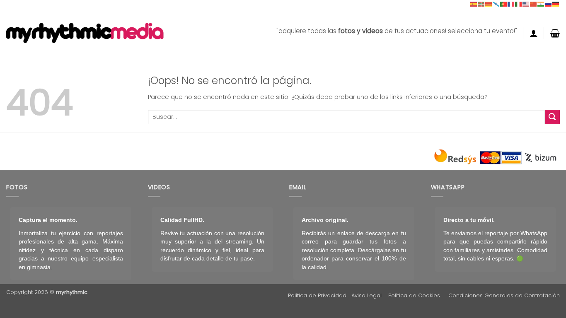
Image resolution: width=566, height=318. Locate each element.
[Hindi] (541, 4)
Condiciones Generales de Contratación (504, 295)
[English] (526, 4)
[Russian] (548, 4)
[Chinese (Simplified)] (533, 4)
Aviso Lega (365, 295)
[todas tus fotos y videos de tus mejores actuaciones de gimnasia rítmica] (85, 33)
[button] (534, 33)
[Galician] (496, 4)
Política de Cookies (414, 295)
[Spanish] (474, 4)
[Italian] (518, 4)
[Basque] (481, 4)
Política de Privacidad (317, 295)
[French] (511, 4)
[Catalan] (489, 4)
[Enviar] (552, 117)
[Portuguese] (504, 4)
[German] (556, 4)
